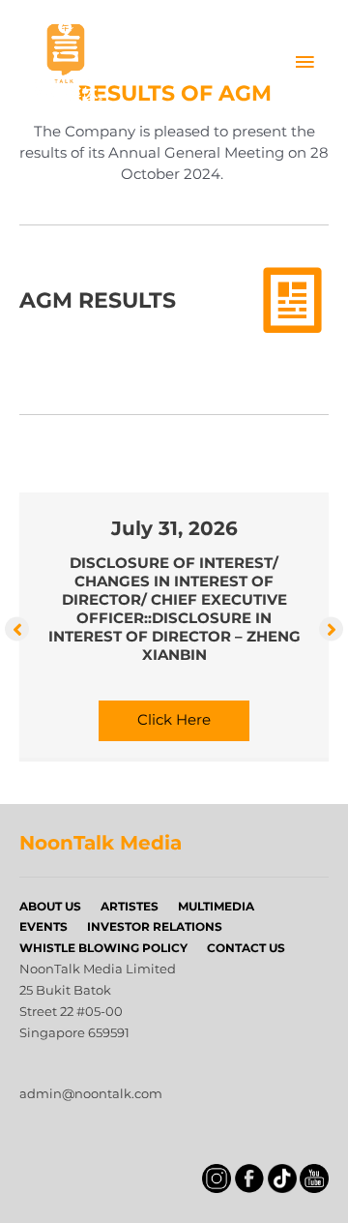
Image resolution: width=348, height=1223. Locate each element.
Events (43, 926)
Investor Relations (154, 926)
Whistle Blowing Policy (103, 947)
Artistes (130, 906)
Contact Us (246, 947)
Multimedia (216, 906)
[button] (17, 628)
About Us (50, 906)
